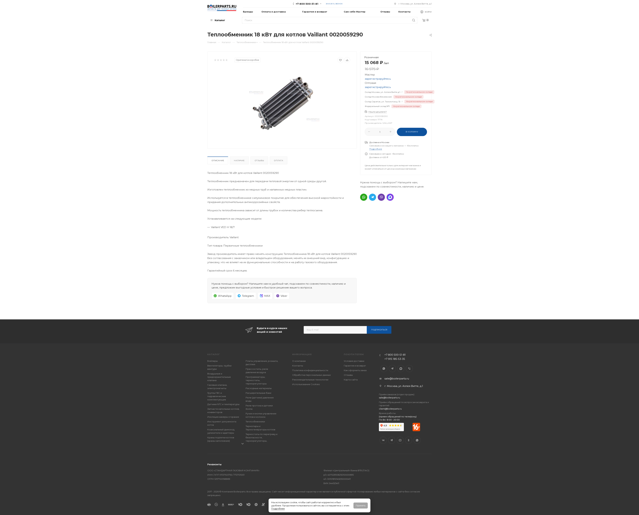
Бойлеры (212, 361)
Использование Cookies (306, 384)
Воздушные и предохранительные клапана (219, 377)
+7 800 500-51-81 (307, 3)
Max (400, 368)
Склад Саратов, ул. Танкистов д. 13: (383, 101)
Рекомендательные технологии (310, 379)
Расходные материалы (259, 388)
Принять (360, 505)
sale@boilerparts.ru (396, 378)
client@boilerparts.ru (390, 408)
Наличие (239, 160)
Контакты (297, 365)
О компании (299, 361)
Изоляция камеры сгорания (223, 417)
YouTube (400, 440)
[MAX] (390, 197)
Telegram (392, 368)
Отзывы (259, 160)
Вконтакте (383, 440)
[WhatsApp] (363, 197)
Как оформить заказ (355, 370)
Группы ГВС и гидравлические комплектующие (216, 396)
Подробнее (278, 508)
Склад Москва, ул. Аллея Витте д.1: (383, 92)
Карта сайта (351, 379)
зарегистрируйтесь (378, 78)
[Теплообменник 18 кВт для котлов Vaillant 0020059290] (282, 104)
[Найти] (413, 20)
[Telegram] (372, 197)
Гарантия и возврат (355, 365)
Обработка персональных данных (311, 375)
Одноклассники (408, 440)
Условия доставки (354, 361)
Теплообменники (255, 421)
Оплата (278, 160)
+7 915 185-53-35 (394, 358)
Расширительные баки (258, 393)
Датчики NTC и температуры (223, 404)
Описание (218, 160)
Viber (409, 368)
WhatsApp (383, 368)
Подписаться (379, 330)
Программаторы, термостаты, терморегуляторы (256, 380)
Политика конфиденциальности (310, 370)
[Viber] (381, 197)
